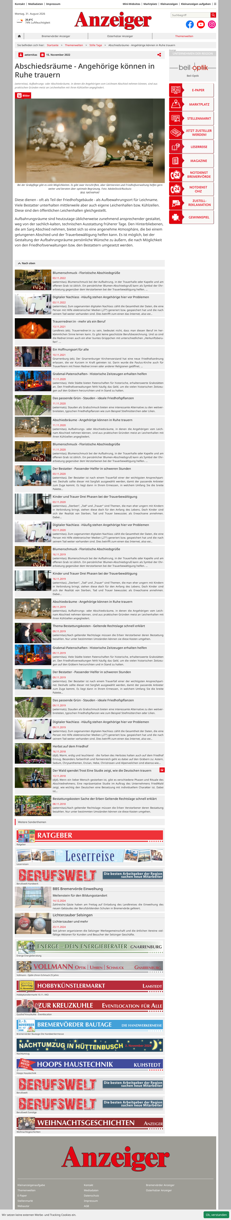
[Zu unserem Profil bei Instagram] (212, 24)
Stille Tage (96, 45)
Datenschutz (91, 1195)
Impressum (53, 4)
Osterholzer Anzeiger (120, 36)
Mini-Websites (131, 4)
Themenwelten (184, 36)
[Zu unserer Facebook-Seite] (190, 24)
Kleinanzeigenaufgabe (31, 1185)
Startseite (52, 45)
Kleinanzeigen (169, 4)
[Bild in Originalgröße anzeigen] (90, 141)
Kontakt (20, 4)
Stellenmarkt (25, 1200)
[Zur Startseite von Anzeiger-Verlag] (113, 21)
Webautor (23, 1206)
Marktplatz (150, 4)
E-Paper (22, 1195)
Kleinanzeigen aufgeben (196, 4)
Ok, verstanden (216, 1215)
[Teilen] (159, 54)
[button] (215, 4)
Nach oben (28, 263)
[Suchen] (213, 15)
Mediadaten (35, 4)
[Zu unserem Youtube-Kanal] (201, 24)
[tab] (23, 95)
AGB (86, 1206)
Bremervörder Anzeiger (56, 36)
